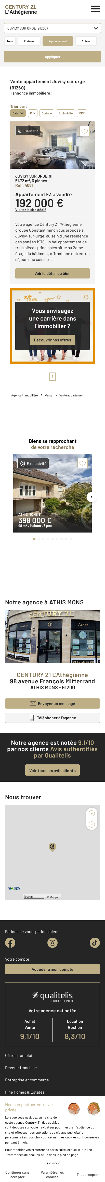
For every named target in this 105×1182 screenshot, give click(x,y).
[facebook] (10, 943)
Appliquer (52, 57)
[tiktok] (95, 943)
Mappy (54, 897)
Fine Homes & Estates (25, 1092)
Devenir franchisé (21, 1067)
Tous (10, 41)
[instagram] (52, 943)
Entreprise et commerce (27, 1079)
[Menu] (95, 8)
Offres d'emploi (18, 1055)
